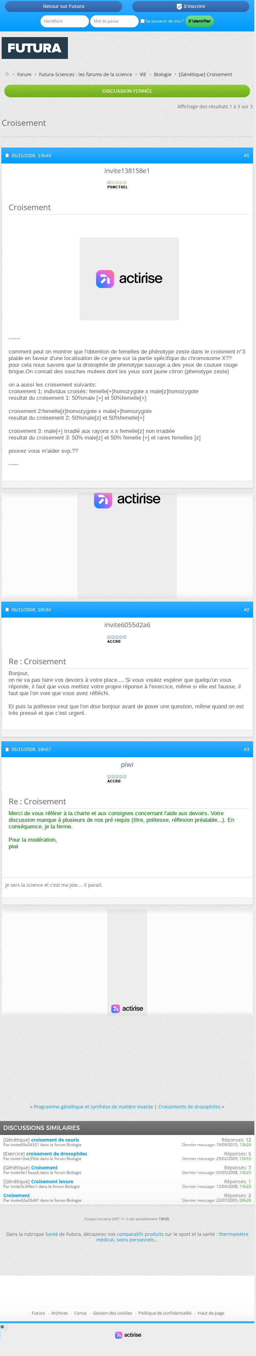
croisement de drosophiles (56, 1153)
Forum (24, 74)
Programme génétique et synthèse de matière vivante (93, 1106)
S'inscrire (190, 6)
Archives (59, 1313)
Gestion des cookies (112, 1313)
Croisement (44, 1167)
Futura (38, 1313)
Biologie (163, 74)
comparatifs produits (140, 1234)
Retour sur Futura (63, 6)
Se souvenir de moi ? (164, 21)
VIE (143, 74)
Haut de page (211, 1313)
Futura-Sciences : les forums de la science (85, 74)
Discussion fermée (127, 91)
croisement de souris (55, 1140)
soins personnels (135, 1240)
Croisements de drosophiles (189, 1106)
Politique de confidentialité (164, 1313)
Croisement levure (52, 1181)
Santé (51, 1234)
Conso (80, 1313)
